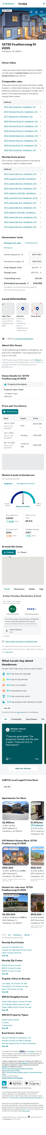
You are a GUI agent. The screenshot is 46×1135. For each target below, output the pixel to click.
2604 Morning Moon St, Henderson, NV (21, 126)
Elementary (19, 589)
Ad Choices (32, 1096)
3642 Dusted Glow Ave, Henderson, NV (21, 136)
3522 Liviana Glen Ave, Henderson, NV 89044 (23, 222)
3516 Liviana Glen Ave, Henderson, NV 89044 (23, 188)
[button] (44, 3)
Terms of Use (32, 1094)
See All (8, 708)
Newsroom (11, 1094)
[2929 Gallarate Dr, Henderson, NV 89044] (15, 810)
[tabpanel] (23, 271)
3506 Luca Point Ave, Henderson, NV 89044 (23, 198)
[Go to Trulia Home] (23, 4)
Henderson (17, 935)
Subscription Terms (8, 1096)
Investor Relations (21, 1094)
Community (16, 719)
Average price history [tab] (26, 483)
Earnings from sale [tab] (12, 243)
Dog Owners (31, 719)
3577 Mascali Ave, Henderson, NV (18, 116)
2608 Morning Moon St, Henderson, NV (21, 121)
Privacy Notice (23, 1096)
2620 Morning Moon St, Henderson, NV (21, 131)
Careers (4, 1094)
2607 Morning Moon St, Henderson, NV (21, 112)
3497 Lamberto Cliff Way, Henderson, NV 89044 (25, 193)
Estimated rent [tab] (31, 243)
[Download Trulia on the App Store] (15, 1083)
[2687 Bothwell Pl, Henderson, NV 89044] (15, 856)
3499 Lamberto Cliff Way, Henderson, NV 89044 (25, 179)
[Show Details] (40, 107)
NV (9, 935)
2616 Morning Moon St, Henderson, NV (20, 145)
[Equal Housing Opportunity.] (28, 1117)
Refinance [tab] (8, 248)
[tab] (10, 411)
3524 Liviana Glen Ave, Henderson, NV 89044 (23, 217)
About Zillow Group (19, 1092)
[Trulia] (4, 1083)
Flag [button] (36, 759)
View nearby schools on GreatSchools (21, 641)
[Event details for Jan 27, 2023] (40, 427)
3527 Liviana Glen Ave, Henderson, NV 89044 (23, 174)
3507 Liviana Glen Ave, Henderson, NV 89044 (23, 184)
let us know (26, 1111)
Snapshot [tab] (8, 483)
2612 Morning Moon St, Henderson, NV (20, 140)
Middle (32, 589)
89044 (38, 360)
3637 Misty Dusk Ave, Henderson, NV (20, 107)
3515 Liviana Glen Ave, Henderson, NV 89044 (23, 203)
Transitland (31, 1051)
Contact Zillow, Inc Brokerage (12, 1078)
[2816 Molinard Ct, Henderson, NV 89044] (15, 902)
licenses (24, 1063)
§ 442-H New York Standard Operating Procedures (17, 1068)
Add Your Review (23, 768)
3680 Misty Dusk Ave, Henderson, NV (20, 150)
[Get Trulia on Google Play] (32, 1083)
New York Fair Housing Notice (11, 1070)
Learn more (9, 652)
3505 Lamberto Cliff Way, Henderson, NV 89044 (25, 212)
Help (16, 1096)
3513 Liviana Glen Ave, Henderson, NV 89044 (23, 227)
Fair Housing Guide (32, 1092)
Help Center (7, 1119)
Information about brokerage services (17, 1072)
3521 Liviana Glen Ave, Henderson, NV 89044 (23, 208)
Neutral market (23, 506)
